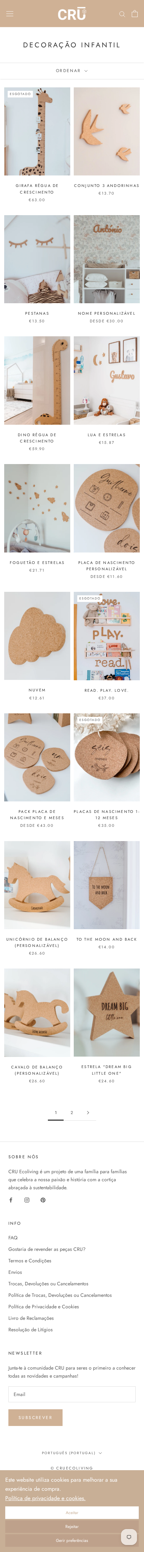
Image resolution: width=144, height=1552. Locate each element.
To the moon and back (107, 939)
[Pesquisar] (122, 13)
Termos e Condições (29, 1260)
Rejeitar (72, 1526)
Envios (15, 1272)
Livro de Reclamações (31, 1318)
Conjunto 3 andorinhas (106, 185)
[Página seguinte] (88, 1113)
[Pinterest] (43, 1200)
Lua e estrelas (107, 435)
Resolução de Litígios (30, 1329)
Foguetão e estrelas (37, 562)
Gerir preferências (72, 1540)
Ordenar (69, 71)
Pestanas (37, 313)
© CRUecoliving (72, 1468)
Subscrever (35, 1417)
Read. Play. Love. (107, 690)
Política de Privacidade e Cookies (43, 1306)
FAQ (12, 1237)
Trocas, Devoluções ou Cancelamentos (48, 1283)
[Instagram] (26, 1200)
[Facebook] (10, 1200)
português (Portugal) (69, 1453)
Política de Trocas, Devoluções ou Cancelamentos (60, 1295)
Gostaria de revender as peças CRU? (47, 1249)
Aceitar (72, 1513)
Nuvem (37, 690)
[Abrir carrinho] (135, 13)
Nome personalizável (107, 313)
